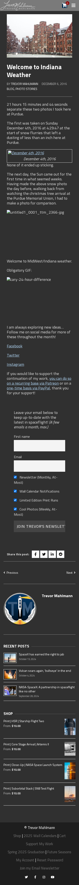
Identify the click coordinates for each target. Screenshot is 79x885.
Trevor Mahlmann (24, 83)
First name (22, 436)
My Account (25, 860)
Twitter (13, 355)
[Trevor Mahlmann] (18, 5)
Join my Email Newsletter (39, 868)
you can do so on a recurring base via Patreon (39, 380)
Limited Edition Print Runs (38, 500)
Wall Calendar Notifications (39, 491)
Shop (17, 836)
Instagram (15, 364)
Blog (10, 88)
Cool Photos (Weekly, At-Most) (35, 512)
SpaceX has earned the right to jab (41, 654)
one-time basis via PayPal (28, 388)
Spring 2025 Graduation (26, 852)
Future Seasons (59, 852)
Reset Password (50, 860)
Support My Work (39, 844)
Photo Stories (26, 88)
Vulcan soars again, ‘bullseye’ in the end (45, 670)
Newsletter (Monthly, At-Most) (35, 480)
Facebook (14, 346)
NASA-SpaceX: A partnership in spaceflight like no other (47, 689)
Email (18, 456)
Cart (62, 836)
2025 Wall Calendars (40, 836)
